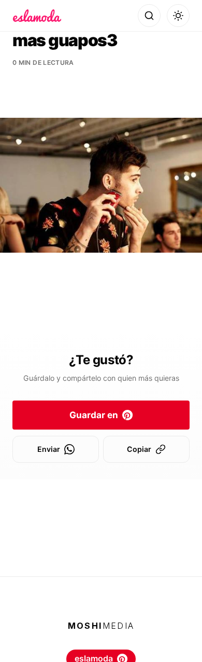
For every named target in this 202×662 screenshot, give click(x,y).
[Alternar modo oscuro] (178, 15)
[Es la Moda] (37, 15)
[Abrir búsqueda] (149, 15)
